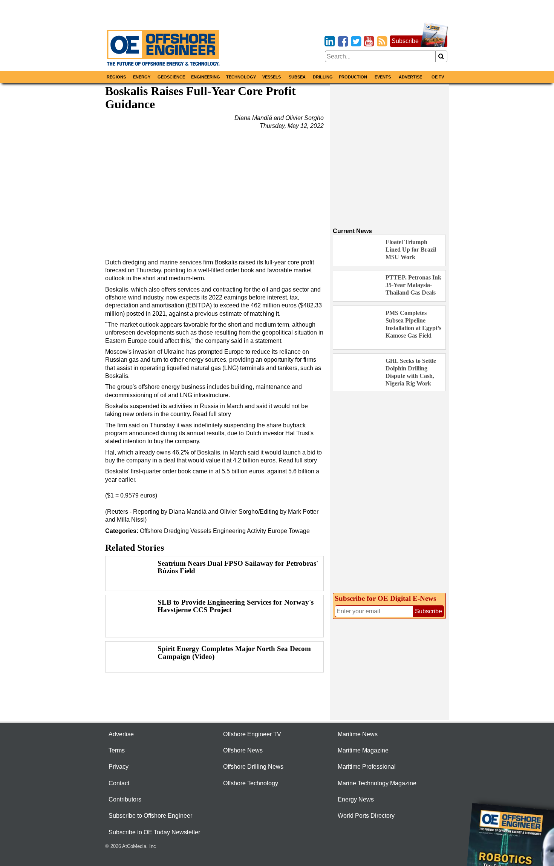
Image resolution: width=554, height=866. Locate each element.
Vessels (271, 77)
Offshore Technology (250, 783)
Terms (117, 750)
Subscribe (405, 41)
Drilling (323, 77)
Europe (277, 531)
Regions (116, 77)
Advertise (410, 77)
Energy (141, 77)
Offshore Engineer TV (252, 734)
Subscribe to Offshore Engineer (150, 815)
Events (383, 77)
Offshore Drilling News (253, 766)
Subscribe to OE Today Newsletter (154, 832)
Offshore (151, 531)
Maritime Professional (367, 766)
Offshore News (243, 750)
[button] (214, 191)
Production (353, 77)
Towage (299, 531)
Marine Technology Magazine (377, 783)
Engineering (205, 77)
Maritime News (358, 734)
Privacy (119, 766)
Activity (256, 531)
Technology (241, 77)
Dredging (176, 531)
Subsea (297, 77)
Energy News (356, 799)
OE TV (438, 77)
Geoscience (171, 77)
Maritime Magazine (363, 750)
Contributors (125, 799)
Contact (119, 783)
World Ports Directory (366, 815)
